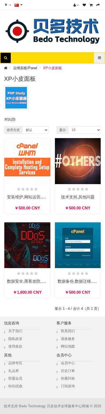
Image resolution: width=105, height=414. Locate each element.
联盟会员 (15, 378)
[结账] (98, 5)
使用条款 (15, 346)
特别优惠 (15, 386)
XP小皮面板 (52, 68)
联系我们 (68, 331)
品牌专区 (15, 363)
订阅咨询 (68, 386)
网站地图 (68, 346)
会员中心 (68, 363)
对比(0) (9, 119)
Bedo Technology (32, 406)
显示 (62, 130)
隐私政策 (15, 339)
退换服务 (68, 339)
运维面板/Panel (25, 68)
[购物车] (91, 5)
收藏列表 (68, 378)
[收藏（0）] (84, 5)
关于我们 (15, 331)
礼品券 (13, 371)
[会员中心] (76, 5)
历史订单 (68, 371)
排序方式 (13, 130)
